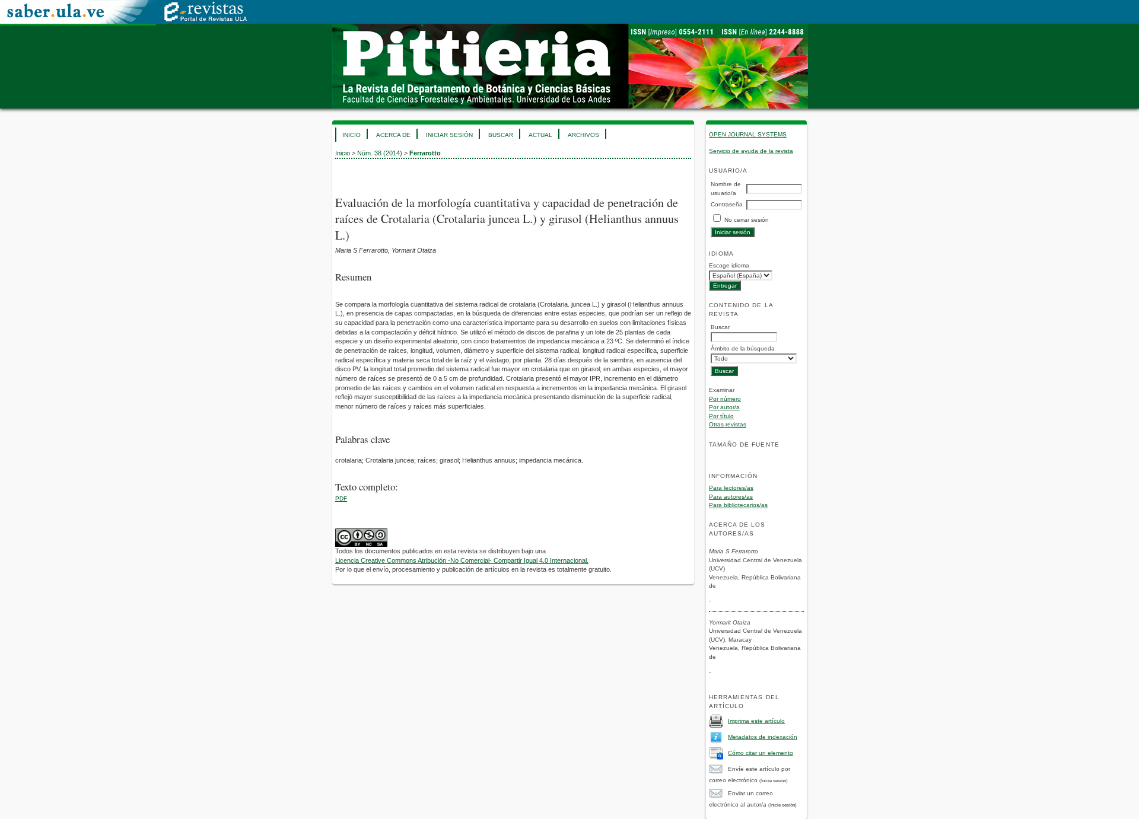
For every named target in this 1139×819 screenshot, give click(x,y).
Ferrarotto (425, 153)
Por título (721, 416)
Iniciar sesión (449, 135)
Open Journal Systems (748, 134)
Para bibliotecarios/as (738, 505)
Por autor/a (724, 407)
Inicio (351, 135)
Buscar (500, 135)
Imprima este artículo (756, 720)
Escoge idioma (729, 265)
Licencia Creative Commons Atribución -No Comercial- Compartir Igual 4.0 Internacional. (461, 560)
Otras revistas (727, 424)
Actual (540, 135)
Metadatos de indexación (762, 736)
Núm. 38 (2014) (379, 153)
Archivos (583, 135)
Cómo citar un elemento (760, 752)
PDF (341, 498)
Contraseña (727, 204)
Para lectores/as (731, 488)
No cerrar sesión (746, 219)
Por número (725, 399)
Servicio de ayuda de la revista (751, 151)
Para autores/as (731, 496)
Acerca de (393, 135)
